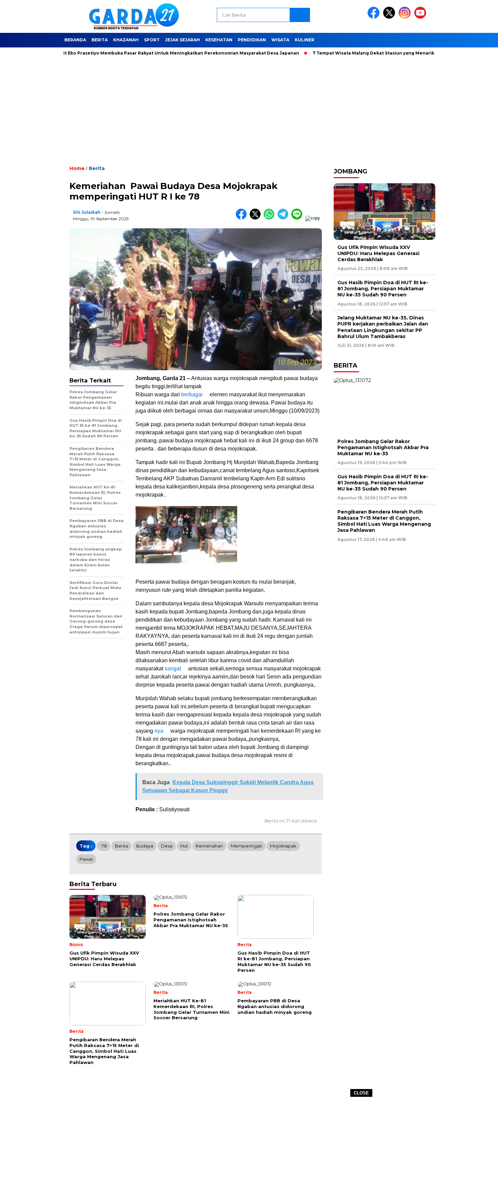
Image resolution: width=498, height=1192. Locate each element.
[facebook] (375, 17)
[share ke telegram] (284, 218)
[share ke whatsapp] (270, 218)
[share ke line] (298, 218)
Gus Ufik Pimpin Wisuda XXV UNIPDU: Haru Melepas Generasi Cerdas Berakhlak (378, 253)
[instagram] (406, 17)
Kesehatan (218, 39)
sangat (173, 668)
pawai (86, 859)
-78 (103, 846)
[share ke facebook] (243, 218)
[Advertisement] (249, 1144)
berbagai (192, 394)
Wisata (280, 39)
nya (158, 731)
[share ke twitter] (257, 218)
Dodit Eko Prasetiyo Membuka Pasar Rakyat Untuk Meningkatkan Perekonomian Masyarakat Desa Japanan (152, 53)
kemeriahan (209, 846)
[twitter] (390, 17)
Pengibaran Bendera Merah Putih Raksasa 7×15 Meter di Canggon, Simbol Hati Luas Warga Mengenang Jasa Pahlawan (384, 521)
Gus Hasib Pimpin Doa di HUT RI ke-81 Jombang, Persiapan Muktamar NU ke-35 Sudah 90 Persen (382, 288)
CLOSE (361, 1092)
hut (184, 846)
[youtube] (421, 17)
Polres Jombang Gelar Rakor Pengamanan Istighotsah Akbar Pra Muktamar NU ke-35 (383, 447)
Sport (152, 39)
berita (121, 846)
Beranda (75, 39)
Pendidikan (252, 39)
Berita (99, 39)
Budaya (144, 846)
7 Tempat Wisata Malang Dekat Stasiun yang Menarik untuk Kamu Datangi (374, 53)
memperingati (246, 846)
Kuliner (304, 39)
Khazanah (126, 39)
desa (166, 846)
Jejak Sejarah (182, 39)
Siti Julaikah (87, 212)
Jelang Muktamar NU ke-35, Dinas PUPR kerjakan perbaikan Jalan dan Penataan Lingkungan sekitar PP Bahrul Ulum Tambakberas (382, 327)
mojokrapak (283, 846)
